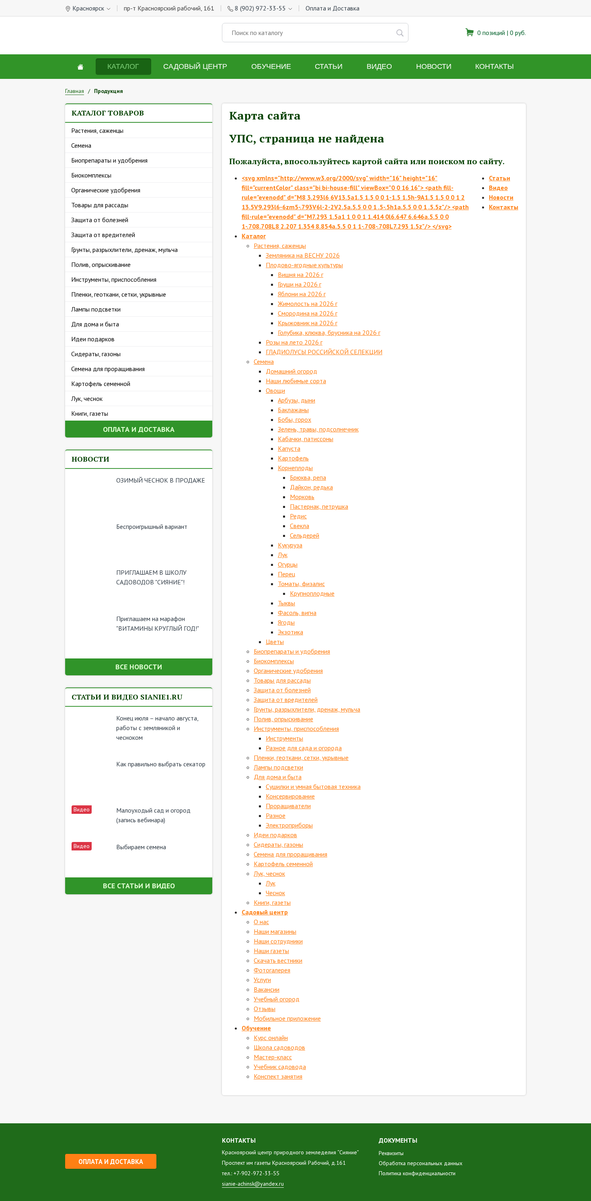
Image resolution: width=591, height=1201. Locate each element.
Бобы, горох (294, 419)
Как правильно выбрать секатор (160, 764)
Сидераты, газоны (96, 354)
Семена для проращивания (108, 369)
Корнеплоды (295, 468)
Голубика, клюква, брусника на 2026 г (329, 332)
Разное (275, 815)
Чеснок (275, 893)
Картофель (293, 458)
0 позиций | (501, 33)
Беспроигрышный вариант (151, 526)
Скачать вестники (278, 960)
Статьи (329, 66)
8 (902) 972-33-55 (260, 8)
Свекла (299, 526)
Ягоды (286, 622)
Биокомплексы (91, 175)
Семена (81, 145)
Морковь (302, 497)
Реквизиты (391, 1153)
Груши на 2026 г (299, 284)
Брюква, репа (308, 477)
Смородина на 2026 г (307, 313)
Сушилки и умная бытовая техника (313, 786)
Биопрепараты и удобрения (109, 160)
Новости (433, 66)
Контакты (494, 66)
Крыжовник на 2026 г (307, 323)
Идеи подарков (93, 339)
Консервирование (290, 796)
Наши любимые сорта (296, 381)
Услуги (262, 980)
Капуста (289, 448)
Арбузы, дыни (296, 400)
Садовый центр (195, 66)
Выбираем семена (141, 847)
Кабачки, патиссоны (305, 439)
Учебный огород (277, 999)
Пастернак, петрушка (319, 506)
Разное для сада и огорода (304, 748)
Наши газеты (271, 951)
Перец (286, 574)
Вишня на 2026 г (300, 274)
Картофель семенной (100, 384)
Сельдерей (304, 535)
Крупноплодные (312, 593)
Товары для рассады (99, 205)
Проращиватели (288, 806)
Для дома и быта (95, 324)
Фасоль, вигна (297, 613)
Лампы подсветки (96, 309)
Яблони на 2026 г (302, 294)
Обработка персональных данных (420, 1163)
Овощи (275, 390)
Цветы (275, 642)
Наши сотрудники (278, 941)
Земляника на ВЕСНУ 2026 (303, 255)
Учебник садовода (280, 1067)
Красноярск (88, 8)
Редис (298, 516)
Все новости (138, 666)
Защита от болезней (99, 220)
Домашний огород (291, 371)
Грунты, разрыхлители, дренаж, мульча (124, 250)
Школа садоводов (279, 1047)
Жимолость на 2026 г (307, 303)
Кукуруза (290, 545)
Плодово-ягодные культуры (304, 265)
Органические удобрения (105, 190)
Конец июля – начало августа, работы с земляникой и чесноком (157, 727)
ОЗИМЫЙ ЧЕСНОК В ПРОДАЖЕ (160, 480)
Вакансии (266, 989)
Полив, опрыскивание (101, 264)
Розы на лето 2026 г (294, 342)
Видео (379, 66)
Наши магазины (275, 931)
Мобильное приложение (287, 1018)
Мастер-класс (273, 1057)
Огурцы (288, 564)
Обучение (271, 66)
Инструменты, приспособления (113, 279)
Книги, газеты (89, 413)
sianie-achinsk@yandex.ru (253, 1183)
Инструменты (284, 738)
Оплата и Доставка (332, 8)
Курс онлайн (271, 1038)
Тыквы (286, 603)
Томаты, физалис (301, 584)
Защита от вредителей (103, 235)
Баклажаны (293, 410)
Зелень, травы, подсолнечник (318, 429)
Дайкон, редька (311, 487)
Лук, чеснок (87, 398)
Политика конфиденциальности (417, 1173)
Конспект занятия (278, 1076)
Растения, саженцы (97, 130)
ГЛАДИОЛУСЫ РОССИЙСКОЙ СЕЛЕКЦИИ (324, 352)
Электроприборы (289, 825)
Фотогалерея (272, 970)
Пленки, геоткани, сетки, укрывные (118, 294)
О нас (261, 922)
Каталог (123, 66)
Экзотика (290, 632)
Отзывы (264, 1009)
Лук (282, 555)
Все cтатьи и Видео (139, 885)
